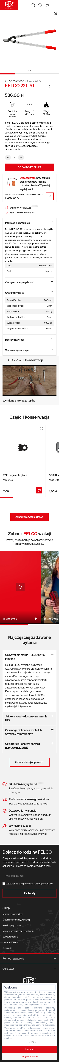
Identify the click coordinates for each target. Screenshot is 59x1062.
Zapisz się (29, 893)
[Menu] (54, 5)
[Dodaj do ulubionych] (49, 86)
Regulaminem (26, 883)
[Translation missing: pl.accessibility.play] (20, 587)
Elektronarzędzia (10, 942)
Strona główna (14, 80)
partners (21, 992)
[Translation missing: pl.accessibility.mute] (34, 618)
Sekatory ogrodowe (12, 925)
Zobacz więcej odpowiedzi (29, 762)
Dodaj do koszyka (29, 167)
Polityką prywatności (43, 883)
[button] (33, 5)
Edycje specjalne (10, 936)
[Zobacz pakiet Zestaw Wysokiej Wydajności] (50, 196)
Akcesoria (7, 948)
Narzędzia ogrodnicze (13, 914)
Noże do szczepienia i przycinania (18, 931)
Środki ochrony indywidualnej (16, 919)
